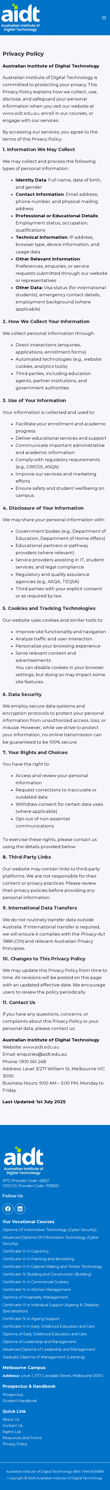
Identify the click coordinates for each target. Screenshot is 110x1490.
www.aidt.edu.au (21, 113)
